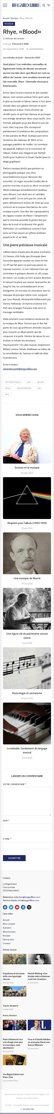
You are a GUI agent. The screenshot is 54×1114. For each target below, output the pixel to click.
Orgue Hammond (24, 388)
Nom (6, 820)
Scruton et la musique (27, 467)
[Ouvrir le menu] (5, 5)
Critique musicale (13, 382)
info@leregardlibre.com (28, 900)
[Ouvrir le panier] (48, 5)
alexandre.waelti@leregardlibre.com (20, 368)
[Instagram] (29, 907)
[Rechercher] (44, 5)
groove (40, 382)
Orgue (7, 388)
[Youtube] (17, 907)
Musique (15, 18)
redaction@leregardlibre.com (27, 897)
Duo (29, 382)
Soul (7, 394)
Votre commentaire (14, 784)
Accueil (6, 18)
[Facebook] (5, 907)
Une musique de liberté (27, 578)
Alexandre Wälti (20, 43)
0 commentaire (35, 49)
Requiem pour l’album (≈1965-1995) (27, 523)
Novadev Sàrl (28, 1109)
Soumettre (14, 858)
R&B (39, 388)
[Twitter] (11, 907)
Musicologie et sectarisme (27, 693)
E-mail (7, 839)
